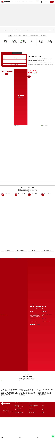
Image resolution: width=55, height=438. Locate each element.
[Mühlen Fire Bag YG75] (47, 221)
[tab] (10, 36)
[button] (0, 30)
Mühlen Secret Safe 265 (20, 250)
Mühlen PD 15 (34, 250)
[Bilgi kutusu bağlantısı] (27, 2)
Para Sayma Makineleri (18, 403)
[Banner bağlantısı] (21, 153)
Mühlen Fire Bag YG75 (47, 250)
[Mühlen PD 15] (34, 221)
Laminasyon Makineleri (18, 408)
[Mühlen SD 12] (7, 221)
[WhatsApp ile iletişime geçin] (53, 436)
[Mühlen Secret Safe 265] (21, 221)
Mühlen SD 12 (7, 250)
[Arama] (48, 2)
